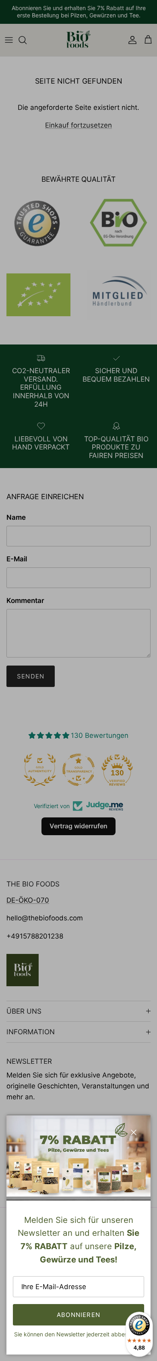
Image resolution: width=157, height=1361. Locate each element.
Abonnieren (78, 1315)
